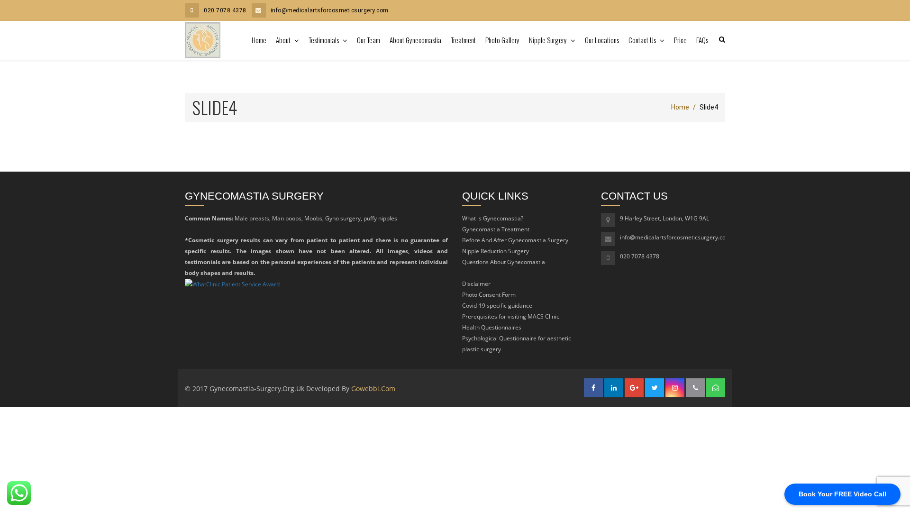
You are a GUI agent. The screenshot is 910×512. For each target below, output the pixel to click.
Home (259, 40)
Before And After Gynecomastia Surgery (515, 240)
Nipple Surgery (548, 40)
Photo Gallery (502, 40)
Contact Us (642, 40)
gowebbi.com (373, 388)
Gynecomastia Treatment (495, 229)
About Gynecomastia (415, 40)
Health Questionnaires (491, 327)
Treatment (463, 40)
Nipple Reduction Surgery (495, 251)
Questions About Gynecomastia (503, 262)
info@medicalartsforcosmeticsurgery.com (330, 10)
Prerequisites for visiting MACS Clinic (510, 316)
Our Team (368, 40)
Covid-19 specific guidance (497, 306)
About (284, 40)
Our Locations (602, 40)
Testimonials (324, 40)
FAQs (702, 40)
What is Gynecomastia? (492, 218)
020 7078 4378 (225, 10)
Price (680, 40)
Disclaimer (476, 284)
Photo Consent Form (489, 295)
